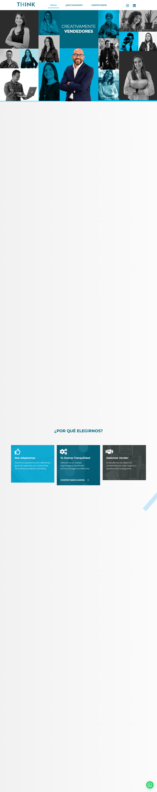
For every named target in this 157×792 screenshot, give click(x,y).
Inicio (53, 5)
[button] (150, 785)
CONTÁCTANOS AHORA (72, 480)
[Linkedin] (134, 5)
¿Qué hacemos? (74, 5)
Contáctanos (99, 5)
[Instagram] (127, 5)
